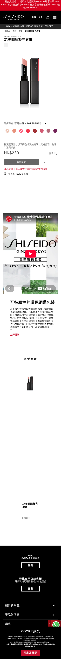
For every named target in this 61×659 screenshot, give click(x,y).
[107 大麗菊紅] (42, 131)
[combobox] (33, 123)
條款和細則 (37, 642)
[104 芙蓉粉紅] (28, 131)
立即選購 (14, 335)
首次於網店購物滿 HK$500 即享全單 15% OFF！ (30, 26)
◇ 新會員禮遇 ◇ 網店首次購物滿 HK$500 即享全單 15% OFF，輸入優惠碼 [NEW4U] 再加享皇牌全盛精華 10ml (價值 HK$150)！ (30, 4)
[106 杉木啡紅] (35, 131)
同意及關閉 (30, 653)
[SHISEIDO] (13, 17)
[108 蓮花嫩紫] (48, 131)
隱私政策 (46, 642)
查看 (30, 565)
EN (34, 17)
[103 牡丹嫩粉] (21, 131)
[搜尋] (41, 17)
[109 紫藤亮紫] (55, 131)
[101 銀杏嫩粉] (7, 131)
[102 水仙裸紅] (14, 131)
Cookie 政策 (11, 638)
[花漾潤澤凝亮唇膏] (30, 368)
